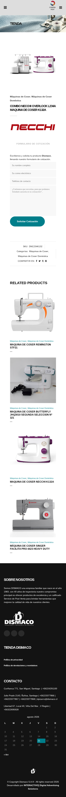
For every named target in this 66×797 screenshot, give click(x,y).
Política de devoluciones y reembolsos (20, 666)
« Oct (6, 755)
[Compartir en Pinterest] (46, 261)
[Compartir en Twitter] (40, 261)
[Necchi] (33, 127)
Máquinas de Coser (20, 96)
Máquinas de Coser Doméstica (33, 256)
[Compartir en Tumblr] (42, 261)
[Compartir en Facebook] (36, 261)
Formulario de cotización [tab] (33, 144)
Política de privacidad (13, 660)
